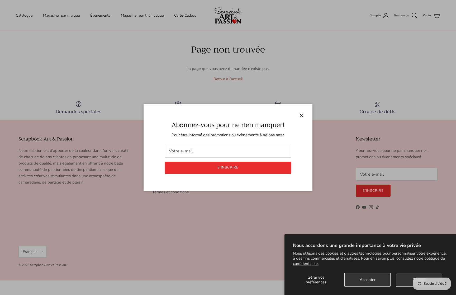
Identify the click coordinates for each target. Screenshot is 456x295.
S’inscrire (228, 167)
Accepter (368, 279)
